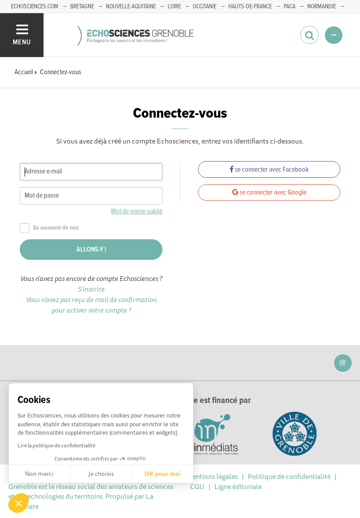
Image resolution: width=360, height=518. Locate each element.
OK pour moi (162, 473)
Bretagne (82, 7)
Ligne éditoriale (238, 486)
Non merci (39, 473)
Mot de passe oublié (136, 211)
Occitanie (204, 7)
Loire (174, 7)
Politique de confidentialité (289, 476)
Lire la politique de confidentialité (56, 445)
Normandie (321, 7)
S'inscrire (91, 289)
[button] (18, 503)
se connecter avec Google (272, 192)
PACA (289, 7)
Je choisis (101, 473)
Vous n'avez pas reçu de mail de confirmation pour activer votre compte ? (91, 305)
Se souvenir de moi (56, 228)
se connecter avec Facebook (271, 169)
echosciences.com (34, 7)
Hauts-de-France (250, 7)
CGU (197, 486)
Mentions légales (212, 476)
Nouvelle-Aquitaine (131, 7)
